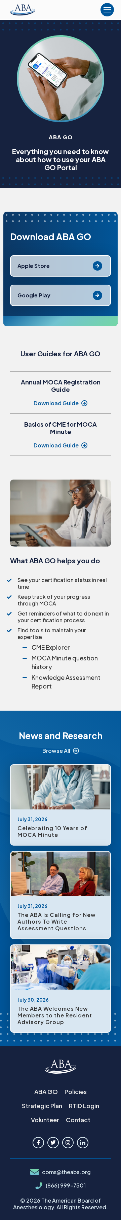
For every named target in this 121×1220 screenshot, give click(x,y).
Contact (78, 1120)
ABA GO (46, 1091)
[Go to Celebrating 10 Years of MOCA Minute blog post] (60, 805)
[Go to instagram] (68, 1142)
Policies (76, 1091)
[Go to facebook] (38, 1142)
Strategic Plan (42, 1105)
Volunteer (45, 1120)
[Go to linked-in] (82, 1142)
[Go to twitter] (53, 1142)
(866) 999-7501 (66, 1185)
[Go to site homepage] (61, 1067)
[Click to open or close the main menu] (107, 10)
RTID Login (84, 1105)
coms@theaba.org (66, 1172)
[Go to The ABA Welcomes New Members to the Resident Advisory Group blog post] (60, 988)
